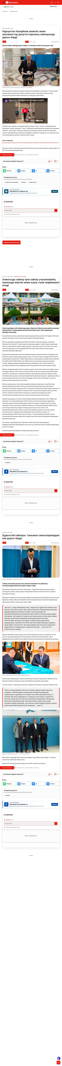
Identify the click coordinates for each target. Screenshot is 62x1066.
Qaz (30, 41)
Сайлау (24, 182)
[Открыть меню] (4, 2)
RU (58, 2)
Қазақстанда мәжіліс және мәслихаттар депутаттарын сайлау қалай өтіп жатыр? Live (30, 143)
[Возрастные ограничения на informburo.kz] (51, 2)
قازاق (34, 41)
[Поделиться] (58, 1062)
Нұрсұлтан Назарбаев (12, 182)
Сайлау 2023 (32, 182)
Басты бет (5, 11)
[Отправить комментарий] (55, 210)
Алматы (8, 462)
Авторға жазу (55, 41)
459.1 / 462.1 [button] (9, 6)
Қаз (27, 41)
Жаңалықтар (13, 11)
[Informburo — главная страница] (12, 2)
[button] (55, 6)
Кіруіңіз (8, 206)
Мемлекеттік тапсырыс (20, 276)
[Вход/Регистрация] (54, 2)
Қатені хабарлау (7, 154)
